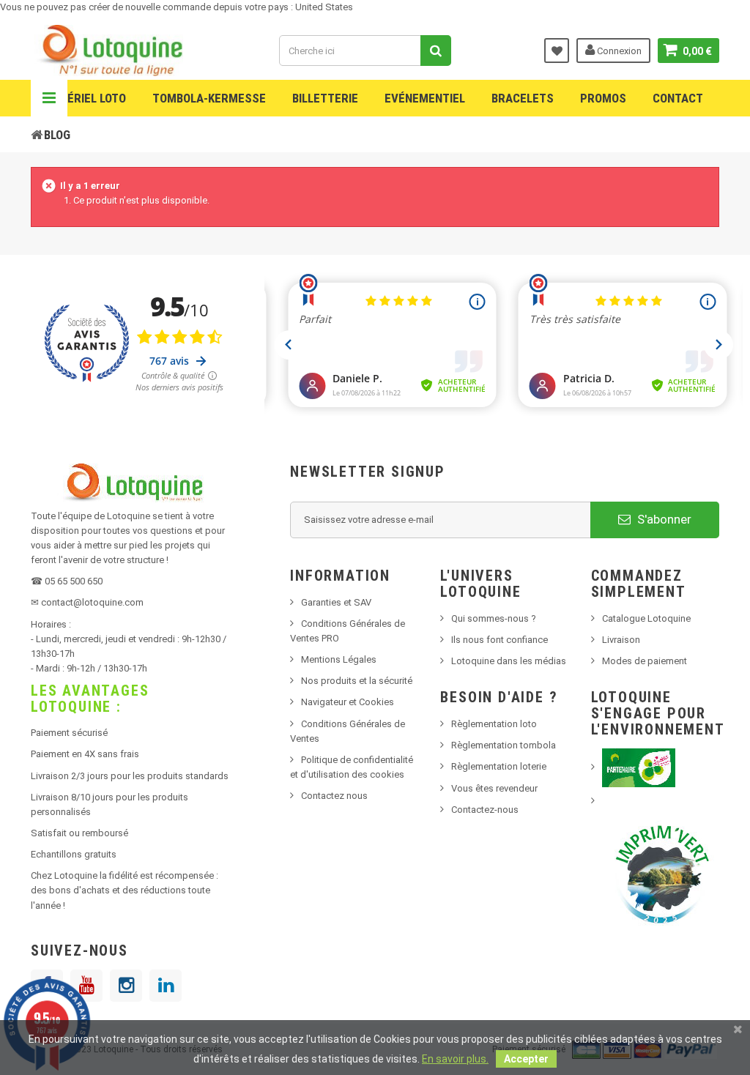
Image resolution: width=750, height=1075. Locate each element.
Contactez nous (334, 795)
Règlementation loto (494, 723)
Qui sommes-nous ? (493, 618)
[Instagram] (126, 986)
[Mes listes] (556, 50)
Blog (57, 134)
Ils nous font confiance (499, 639)
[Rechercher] (435, 50)
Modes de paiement (644, 660)
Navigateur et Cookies (347, 701)
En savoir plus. (455, 1059)
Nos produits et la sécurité (356, 680)
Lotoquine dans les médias (508, 660)
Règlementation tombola (503, 745)
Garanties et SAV (336, 602)
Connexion (618, 50)
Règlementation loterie (498, 766)
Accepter (526, 1059)
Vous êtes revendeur (494, 788)
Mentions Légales (338, 659)
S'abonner (662, 519)
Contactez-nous (485, 809)
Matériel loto (85, 98)
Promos (603, 98)
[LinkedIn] (165, 986)
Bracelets (522, 98)
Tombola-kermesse (209, 98)
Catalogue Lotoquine (646, 618)
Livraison (621, 639)
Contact (678, 98)
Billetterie (325, 98)
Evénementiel (425, 98)
